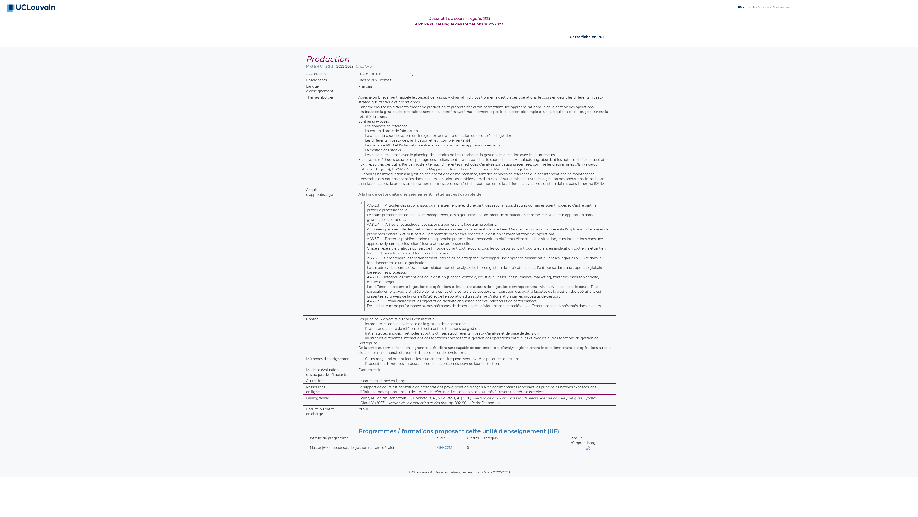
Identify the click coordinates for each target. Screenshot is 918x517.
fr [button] (740, 7)
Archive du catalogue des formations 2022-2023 (459, 24)
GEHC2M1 (445, 447)
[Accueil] (31, 8)
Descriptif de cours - (459, 18)
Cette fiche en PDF (587, 37)
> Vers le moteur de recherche (769, 7)
